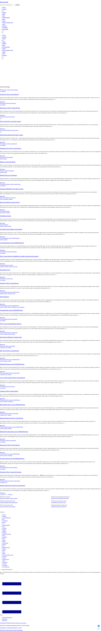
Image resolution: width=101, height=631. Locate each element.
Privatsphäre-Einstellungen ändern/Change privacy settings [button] (13, 623)
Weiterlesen (2, 101)
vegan (3, 24)
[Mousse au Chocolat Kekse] (6, 157)
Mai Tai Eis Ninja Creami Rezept (9, 350)
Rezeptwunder (4, 2)
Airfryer (4, 7)
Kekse (3, 16)
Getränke (4, 12)
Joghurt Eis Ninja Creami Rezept (9, 94)
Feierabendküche (6, 525)
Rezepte (3, 91)
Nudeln (3, 541)
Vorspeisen (10, 455)
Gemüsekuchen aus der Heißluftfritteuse (11, 310)
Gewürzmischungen (6, 534)
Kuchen (3, 540)
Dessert (4, 38)
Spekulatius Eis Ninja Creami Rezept (10, 148)
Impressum (4, 619)
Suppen (4, 52)
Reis (3, 546)
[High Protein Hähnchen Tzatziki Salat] (8, 332)
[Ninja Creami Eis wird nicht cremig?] (7, 116)
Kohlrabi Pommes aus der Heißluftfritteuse (12, 364)
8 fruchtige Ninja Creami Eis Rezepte (10, 472)
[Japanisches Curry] (6, 265)
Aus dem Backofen (6, 517)
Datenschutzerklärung (7, 617)
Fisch (3, 526)
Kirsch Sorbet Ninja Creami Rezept (7, 506)
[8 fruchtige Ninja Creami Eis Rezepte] (8, 467)
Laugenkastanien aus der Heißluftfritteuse (12, 243)
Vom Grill (4, 563)
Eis (3, 11)
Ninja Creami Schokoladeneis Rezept (10, 323)
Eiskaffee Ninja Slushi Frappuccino (58, 506)
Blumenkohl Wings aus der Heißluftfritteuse (12, 404)
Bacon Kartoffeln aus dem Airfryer (10, 202)
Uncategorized (5, 559)
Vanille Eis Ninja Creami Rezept (9, 283)
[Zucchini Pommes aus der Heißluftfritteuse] (10, 454)
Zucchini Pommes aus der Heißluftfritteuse (12, 458)
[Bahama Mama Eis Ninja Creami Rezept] (9, 413)
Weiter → (11, 494)
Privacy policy (5, 29)
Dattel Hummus (4, 297)
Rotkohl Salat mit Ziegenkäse (8, 175)
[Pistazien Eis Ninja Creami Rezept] (8, 440)
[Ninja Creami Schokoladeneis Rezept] (8, 319)
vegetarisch (14, 307)
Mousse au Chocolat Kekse (7, 162)
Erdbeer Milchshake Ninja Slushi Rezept (8, 502)
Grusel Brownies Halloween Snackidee (11, 229)
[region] (50, 73)
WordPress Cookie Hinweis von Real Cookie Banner (11, 630)
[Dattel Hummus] (9, 292)
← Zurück (2, 494)
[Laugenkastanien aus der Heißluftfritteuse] (9, 238)
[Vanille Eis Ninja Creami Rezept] (6, 278)
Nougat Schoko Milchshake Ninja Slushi (60, 498)
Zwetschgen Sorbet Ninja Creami (58, 502)
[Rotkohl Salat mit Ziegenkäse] (7, 170)
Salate (5, 172)
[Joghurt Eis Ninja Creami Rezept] (9, 89)
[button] (50, 82)
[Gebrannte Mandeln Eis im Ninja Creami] (10, 184)
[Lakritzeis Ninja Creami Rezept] (7, 386)
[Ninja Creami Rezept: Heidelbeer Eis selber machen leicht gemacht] (8, 251)
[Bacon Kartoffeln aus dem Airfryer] (8, 197)
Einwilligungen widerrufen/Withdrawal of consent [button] (11, 627)
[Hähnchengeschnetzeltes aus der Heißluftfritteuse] (11, 427)
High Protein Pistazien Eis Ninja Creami (11, 135)
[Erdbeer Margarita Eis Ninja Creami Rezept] (10, 481)
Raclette (4, 544)
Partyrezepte (3, 212)
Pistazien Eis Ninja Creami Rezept (10, 445)
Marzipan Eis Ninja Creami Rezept (10, 108)
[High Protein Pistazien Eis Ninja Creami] (9, 130)
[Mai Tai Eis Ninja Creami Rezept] (7, 346)
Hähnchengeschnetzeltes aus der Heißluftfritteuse (14, 431)
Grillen (3, 14)
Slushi (3, 19)
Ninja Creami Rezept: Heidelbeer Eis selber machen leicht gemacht (19, 256)
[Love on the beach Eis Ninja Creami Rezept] (10, 373)
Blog (3, 519)
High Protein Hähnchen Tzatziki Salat (11, 337)
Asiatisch (4, 9)
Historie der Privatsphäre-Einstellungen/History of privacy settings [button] (14, 625)
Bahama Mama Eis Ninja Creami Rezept (11, 418)
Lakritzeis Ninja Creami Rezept (9, 391)
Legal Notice (5, 27)
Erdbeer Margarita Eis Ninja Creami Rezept (12, 485)
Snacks (3, 21)
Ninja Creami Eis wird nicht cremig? (10, 121)
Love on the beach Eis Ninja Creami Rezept (12, 377)
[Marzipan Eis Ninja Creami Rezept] (8, 103)
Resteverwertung (6, 17)
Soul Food (15, 266)
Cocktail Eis (2, 347)
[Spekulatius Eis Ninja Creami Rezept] (8, 143)
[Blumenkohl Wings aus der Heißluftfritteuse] (10, 400)
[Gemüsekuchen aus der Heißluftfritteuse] (9, 305)
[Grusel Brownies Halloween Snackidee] (4, 224)
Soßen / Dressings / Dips (7, 22)
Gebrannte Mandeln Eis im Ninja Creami (11, 189)
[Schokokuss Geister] (5, 211)
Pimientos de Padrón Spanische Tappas (8, 498)
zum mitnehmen (20, 307)
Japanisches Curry (5, 270)
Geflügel (6, 266)
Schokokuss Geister (5, 216)
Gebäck (3, 42)
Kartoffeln (6, 199)
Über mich (4, 26)
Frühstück (4, 528)
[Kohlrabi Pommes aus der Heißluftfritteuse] (10, 359)
